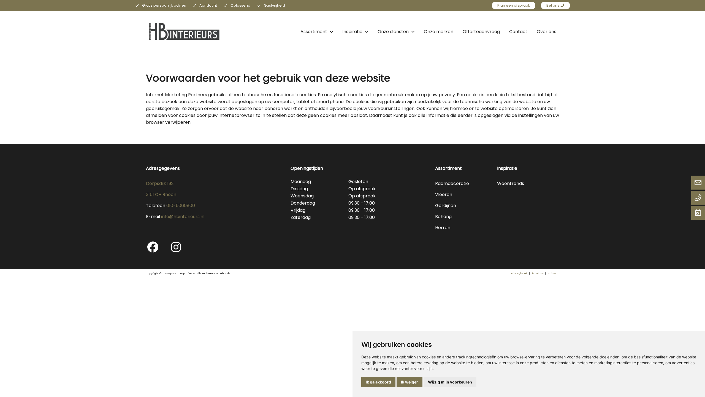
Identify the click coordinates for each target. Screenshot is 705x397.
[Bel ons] (698, 198)
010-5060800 (180, 205)
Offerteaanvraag (481, 31)
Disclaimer (537, 273)
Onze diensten (393, 31)
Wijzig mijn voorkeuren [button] (450, 382)
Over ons (546, 31)
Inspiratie (352, 31)
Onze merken (438, 31)
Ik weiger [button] (409, 382)
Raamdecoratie (452, 183)
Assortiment (313, 31)
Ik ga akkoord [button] (378, 382)
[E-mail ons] (698, 183)
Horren (442, 227)
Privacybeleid (519, 273)
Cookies (551, 273)
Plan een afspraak (513, 5)
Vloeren (443, 194)
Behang (443, 216)
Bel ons (553, 5)
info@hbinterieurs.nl (182, 216)
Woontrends (510, 183)
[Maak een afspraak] (698, 213)
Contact (518, 31)
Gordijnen (445, 205)
